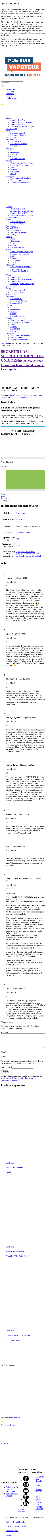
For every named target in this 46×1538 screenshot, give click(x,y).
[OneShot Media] (18, 203)
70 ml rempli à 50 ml (23, 532)
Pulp (37, 1487)
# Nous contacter (21, 1510)
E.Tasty (38, 1500)
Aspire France (38, 1497)
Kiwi (37, 1504)
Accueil (4, 344)
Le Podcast (10, 94)
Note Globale (6, 1067)
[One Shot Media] (20, 106)
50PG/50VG (20, 519)
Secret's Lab (20, 513)
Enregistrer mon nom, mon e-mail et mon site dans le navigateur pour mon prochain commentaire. (22, 1062)
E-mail (4, 1056)
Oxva (38, 1485)
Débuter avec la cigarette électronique (12, 1489)
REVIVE (39, 1502)
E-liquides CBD (12, 1256)
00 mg (18, 545)
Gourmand (10, 1340)
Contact (8, 1535)
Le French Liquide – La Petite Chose (18, 1335)
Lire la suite (10, 1163)
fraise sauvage (6, 397)
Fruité (12, 395)
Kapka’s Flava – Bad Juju (14, 1167)
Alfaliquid (39, 1507)
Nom (3, 1052)
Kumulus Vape (39, 1482)
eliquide (41, 395)
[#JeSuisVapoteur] (23, 76)
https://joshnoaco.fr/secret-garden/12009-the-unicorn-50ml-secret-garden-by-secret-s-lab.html (28, 554)
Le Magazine (10, 89)
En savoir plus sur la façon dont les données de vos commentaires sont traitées (21, 1078)
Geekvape (39, 1509)
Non (17, 539)
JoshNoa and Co (39, 1491)
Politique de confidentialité (15, 1522)
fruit (13, 397)
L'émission (10, 92)
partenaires (15, 1417)
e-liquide (34, 395)
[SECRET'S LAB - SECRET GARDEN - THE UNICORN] (18, 455)
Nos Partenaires (11, 98)
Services (9, 96)
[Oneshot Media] (18, 1360)
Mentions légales (12, 1531)
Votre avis (5, 1032)
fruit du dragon (21, 397)
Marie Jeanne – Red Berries (15, 1251)
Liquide (18, 395)
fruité (30, 397)
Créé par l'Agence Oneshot (16, 1526)
